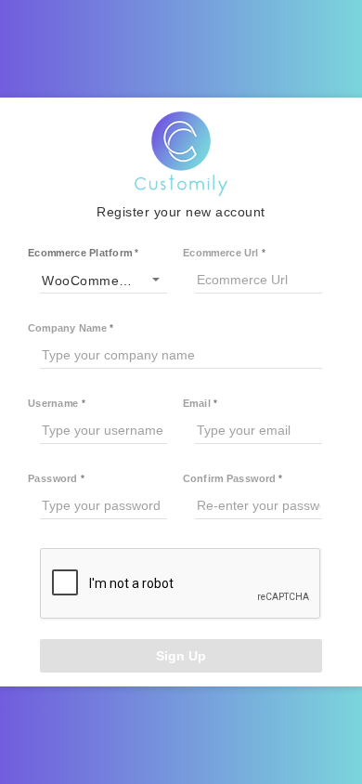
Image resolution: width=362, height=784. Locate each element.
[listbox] (103, 280)
